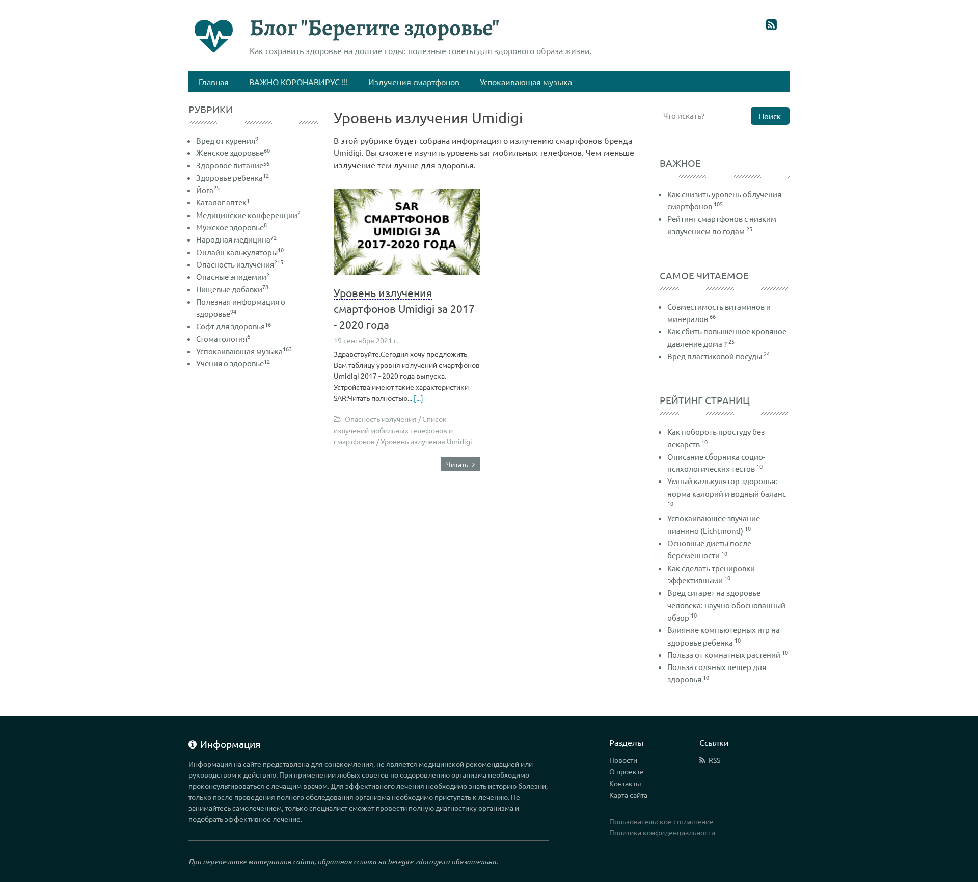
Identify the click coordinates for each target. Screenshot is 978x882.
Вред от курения (227, 140)
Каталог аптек (223, 202)
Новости (623, 759)
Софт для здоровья (233, 326)
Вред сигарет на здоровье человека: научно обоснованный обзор (726, 604)
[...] (417, 398)
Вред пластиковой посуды (714, 356)
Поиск (770, 116)
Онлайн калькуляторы (240, 252)
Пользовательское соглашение (661, 821)
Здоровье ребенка (232, 177)
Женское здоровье (233, 152)
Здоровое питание (232, 165)
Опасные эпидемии (232, 276)
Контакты (625, 783)
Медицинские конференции (248, 215)
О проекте (626, 771)
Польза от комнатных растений (723, 654)
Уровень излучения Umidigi (426, 441)
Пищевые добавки (232, 289)
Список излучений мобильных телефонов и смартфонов (393, 429)
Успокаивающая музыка (244, 351)
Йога (208, 190)
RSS (714, 759)
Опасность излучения (239, 264)
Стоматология (223, 338)
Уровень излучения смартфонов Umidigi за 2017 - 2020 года (404, 308)
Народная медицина (236, 239)
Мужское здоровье (231, 227)
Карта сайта (628, 794)
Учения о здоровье (233, 363)
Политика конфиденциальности (662, 832)
